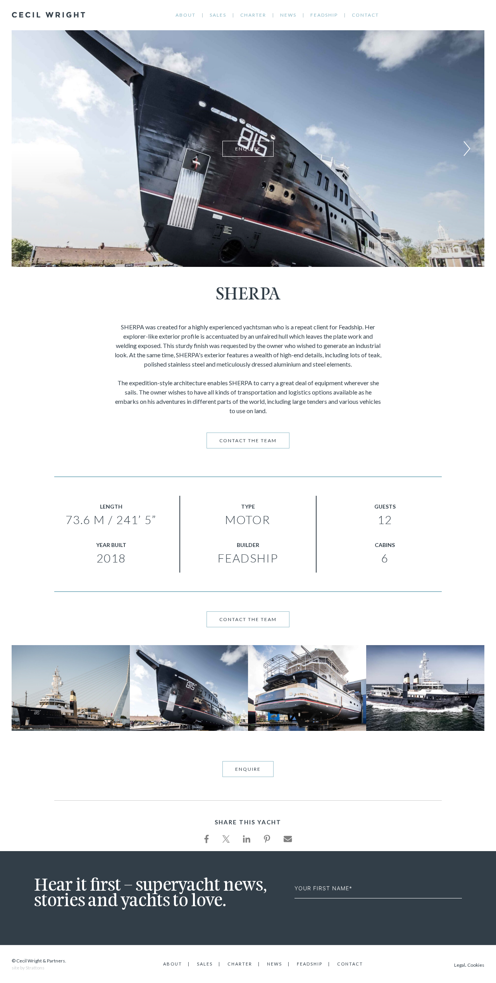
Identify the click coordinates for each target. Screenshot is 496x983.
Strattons (35, 968)
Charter (253, 15)
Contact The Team (248, 440)
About (186, 15)
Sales (218, 15)
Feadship (324, 15)
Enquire (248, 149)
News (288, 15)
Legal (459, 965)
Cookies (475, 965)
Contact (365, 15)
